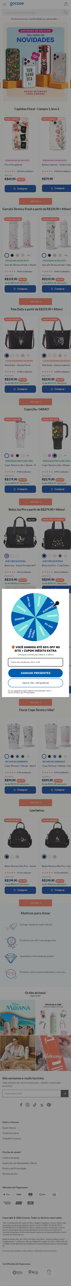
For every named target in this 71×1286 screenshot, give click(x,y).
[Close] (65, 593)
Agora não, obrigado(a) (35, 682)
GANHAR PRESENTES (35, 673)
